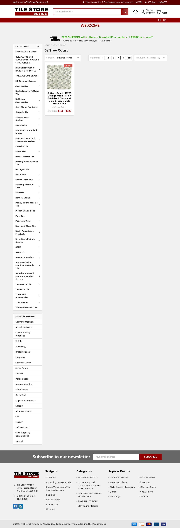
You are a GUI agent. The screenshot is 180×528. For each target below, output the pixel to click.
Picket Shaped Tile (25, 211)
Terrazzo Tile (22, 289)
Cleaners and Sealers (22, 118)
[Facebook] (159, 20)
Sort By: (50, 57)
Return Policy (53, 499)
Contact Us (52, 504)
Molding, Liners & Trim (24, 186)
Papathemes (99, 524)
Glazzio (19, 405)
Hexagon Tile (22, 169)
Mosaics (19, 192)
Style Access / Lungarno (22, 334)
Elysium (19, 422)
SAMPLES (20, 252)
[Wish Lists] (136, 12)
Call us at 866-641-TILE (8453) (27, 497)
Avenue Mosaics (23, 384)
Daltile (18, 341)
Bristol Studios (22, 351)
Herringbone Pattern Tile (26, 163)
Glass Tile (20, 151)
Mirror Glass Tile (24, 179)
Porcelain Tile (22, 221)
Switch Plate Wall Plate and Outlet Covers (24, 276)
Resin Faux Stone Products (24, 232)
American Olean (23, 327)
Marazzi (19, 373)
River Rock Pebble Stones (25, 240)
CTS (17, 416)
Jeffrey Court (22, 427)
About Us (51, 477)
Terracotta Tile (23, 284)
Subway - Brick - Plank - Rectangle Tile (24, 265)
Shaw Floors (21, 368)
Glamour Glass (23, 362)
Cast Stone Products (26, 107)
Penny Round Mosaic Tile (26, 204)
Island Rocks (21, 389)
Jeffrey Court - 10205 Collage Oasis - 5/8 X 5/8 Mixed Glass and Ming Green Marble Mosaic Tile (59, 98)
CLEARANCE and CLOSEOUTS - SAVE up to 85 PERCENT (27, 60)
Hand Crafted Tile (24, 156)
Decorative (21, 125)
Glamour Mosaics (24, 321)
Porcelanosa (21, 378)
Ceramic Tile (21, 112)
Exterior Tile (21, 146)
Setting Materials (24, 257)
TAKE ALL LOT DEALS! (26, 76)
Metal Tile (20, 174)
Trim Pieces (21, 302)
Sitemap (50, 509)
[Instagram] (164, 20)
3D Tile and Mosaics (26, 81)
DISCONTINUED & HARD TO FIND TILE (25, 69)
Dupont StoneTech (25, 400)
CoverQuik (20, 395)
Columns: (95, 57)
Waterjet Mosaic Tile (26, 307)
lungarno (20, 357)
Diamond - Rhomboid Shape (26, 131)
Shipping (50, 494)
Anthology (20, 346)
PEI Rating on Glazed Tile (58, 482)
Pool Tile (20, 216)
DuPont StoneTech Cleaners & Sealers (25, 139)
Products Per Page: (146, 57)
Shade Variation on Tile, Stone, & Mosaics (58, 489)
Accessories (21, 86)
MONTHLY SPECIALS (26, 51)
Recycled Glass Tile (25, 226)
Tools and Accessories (21, 296)
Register (150, 13)
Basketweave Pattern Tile (27, 92)
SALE (18, 247)
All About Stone (23, 411)
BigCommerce (62, 524)
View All (19, 441)
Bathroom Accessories (21, 100)
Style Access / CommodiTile (22, 434)
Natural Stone (22, 198)
